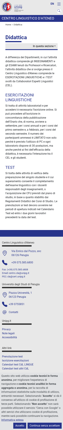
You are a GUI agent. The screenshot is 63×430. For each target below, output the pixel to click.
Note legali (8, 333)
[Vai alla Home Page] (14, 7)
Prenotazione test (12, 356)
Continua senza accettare (45, 425)
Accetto (19, 425)
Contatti (13, 312)
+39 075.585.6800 (22, 262)
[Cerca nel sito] (59, 11)
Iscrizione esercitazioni (15, 360)
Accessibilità (9, 337)
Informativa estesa (12, 419)
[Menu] (59, 4)
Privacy (6, 329)
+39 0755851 (17, 304)
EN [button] (52, 3)
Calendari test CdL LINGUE (17, 364)
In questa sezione (43, 46)
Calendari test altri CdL (15, 368)
